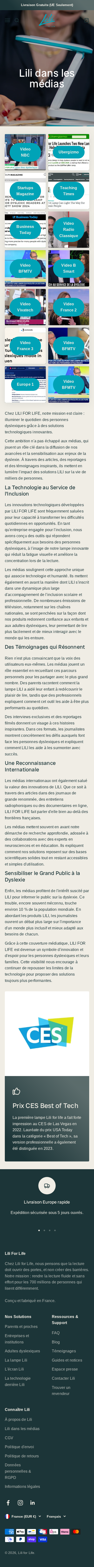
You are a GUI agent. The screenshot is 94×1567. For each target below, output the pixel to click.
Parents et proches (21, 1327)
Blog (56, 1342)
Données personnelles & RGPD (18, 1471)
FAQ (56, 1333)
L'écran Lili (14, 1369)
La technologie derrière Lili (18, 1381)
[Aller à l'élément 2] (44, 1230)
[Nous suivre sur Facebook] (8, 1502)
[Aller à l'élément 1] (39, 1230)
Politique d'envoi (19, 1447)
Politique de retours (22, 1456)
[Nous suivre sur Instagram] (20, 1502)
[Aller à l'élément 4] (55, 1230)
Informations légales (22, 1486)
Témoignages (64, 1351)
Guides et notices (67, 1360)
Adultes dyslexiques (22, 1351)
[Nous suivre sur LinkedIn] (32, 1502)
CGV (9, 1438)
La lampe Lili (16, 1360)
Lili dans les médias (22, 1429)
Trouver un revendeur (61, 1391)
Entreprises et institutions (17, 1339)
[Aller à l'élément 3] (49, 1230)
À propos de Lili (18, 1419)
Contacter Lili (63, 1378)
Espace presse (65, 1369)
